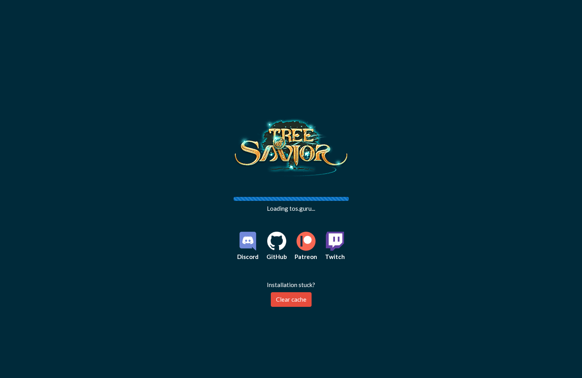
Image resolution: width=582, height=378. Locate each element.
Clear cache (291, 299)
